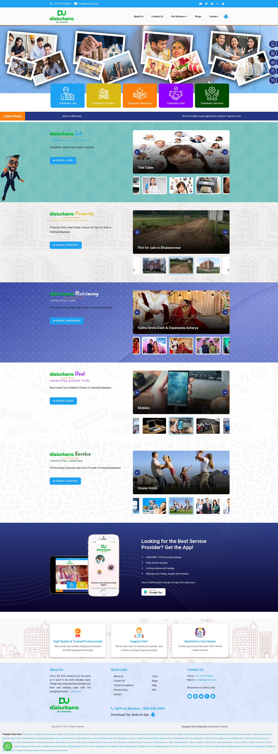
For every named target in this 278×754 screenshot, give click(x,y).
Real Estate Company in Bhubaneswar (39, 734)
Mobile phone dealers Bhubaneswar (52, 742)
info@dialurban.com (206, 680)
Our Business (178, 16)
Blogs (198, 16)
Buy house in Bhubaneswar (69, 746)
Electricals (146, 488)
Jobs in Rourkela (256, 742)
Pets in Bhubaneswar (25, 742)
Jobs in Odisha (240, 742)
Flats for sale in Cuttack (200, 746)
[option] (181, 152)
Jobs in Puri (209, 742)
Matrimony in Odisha (67, 734)
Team (155, 676)
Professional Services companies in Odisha (192, 738)
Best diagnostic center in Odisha (128, 738)
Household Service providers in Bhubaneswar (205, 734)
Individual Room (150, 248)
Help (154, 685)
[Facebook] (217, 4)
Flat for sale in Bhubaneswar (42, 746)
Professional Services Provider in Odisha (166, 734)
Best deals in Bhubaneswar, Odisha (93, 734)
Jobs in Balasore (21, 746)
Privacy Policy (121, 690)
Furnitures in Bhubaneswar (155, 742)
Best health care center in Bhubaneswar (94, 738)
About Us (139, 16)
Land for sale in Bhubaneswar (226, 746)
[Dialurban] (62, 16)
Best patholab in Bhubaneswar (158, 738)
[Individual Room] (181, 232)
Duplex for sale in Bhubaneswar (123, 746)
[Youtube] (201, 4)
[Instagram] (223, 4)
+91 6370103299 (204, 676)
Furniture (145, 408)
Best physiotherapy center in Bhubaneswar (56, 738)
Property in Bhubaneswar (27, 750)
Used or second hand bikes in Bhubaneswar (122, 742)
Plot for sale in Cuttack (179, 746)
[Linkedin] (206, 4)
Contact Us (157, 16)
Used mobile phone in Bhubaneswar (85, 742)
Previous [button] (137, 152)
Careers (213, 16)
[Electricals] (181, 472)
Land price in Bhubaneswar (252, 746)
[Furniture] (181, 392)
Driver (142, 167)
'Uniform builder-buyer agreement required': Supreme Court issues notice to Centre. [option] (62, 116)
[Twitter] (212, 4)
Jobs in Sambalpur (224, 742)
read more (75, 691)
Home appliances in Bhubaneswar (228, 738)
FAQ (154, 690)
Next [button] (225, 152)
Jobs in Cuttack (196, 742)
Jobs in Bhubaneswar (177, 742)
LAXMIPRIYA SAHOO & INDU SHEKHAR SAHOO (174, 328)
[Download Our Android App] (226, 16)
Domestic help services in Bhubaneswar (128, 734)
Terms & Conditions (124, 685)
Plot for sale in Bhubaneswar (95, 746)
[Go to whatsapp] (7, 746)
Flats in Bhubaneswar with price (54, 750)
